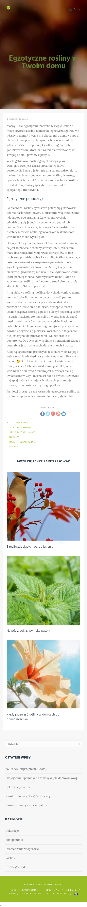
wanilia (14, 446)
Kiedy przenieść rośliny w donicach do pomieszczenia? (33, 717)
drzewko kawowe (20, 427)
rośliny (14, 437)
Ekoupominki (14, 840)
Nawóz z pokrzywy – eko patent (26, 805)
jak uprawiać (17, 432)
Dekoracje (12, 830)
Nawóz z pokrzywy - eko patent (28, 630)
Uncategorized (15, 867)
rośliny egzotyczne (22, 442)
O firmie (71, 890)
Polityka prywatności (35, 893)
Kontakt (62, 893)
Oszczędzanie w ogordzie (22, 849)
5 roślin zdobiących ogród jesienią (30, 546)
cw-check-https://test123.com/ (26, 769)
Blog (11, 893)
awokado (22, 422)
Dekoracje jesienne (18, 787)
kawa (32, 432)
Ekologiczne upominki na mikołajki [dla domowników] (41, 778)
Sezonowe (52, 890)
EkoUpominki (30, 890)
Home (12, 890)
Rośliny (10, 858)
